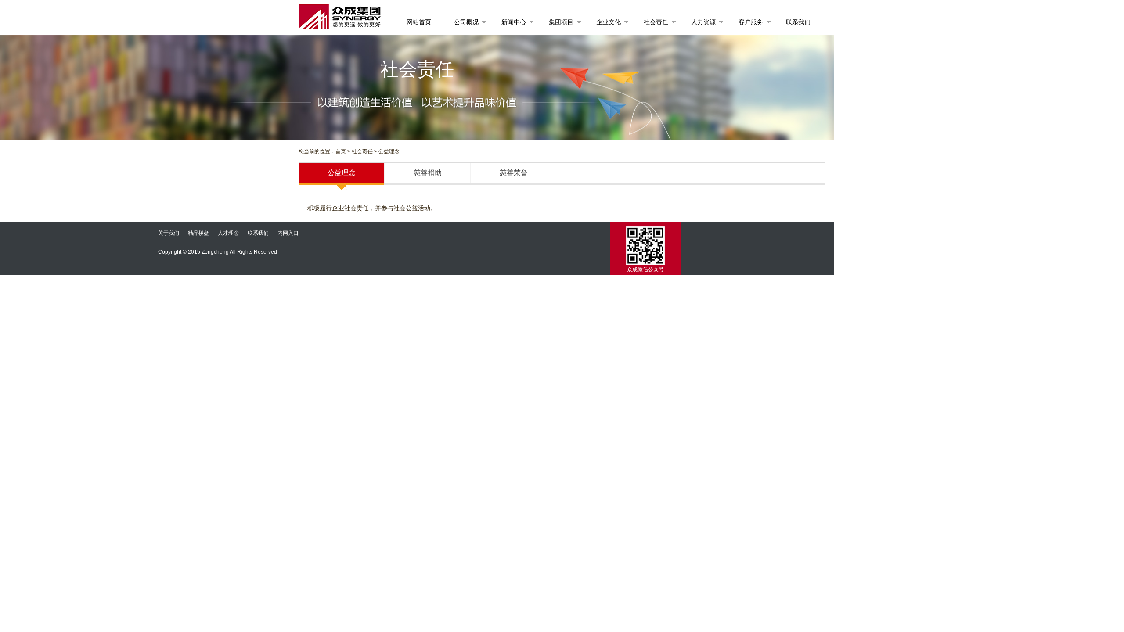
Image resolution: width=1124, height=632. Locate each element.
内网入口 (288, 233)
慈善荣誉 (514, 172)
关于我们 (168, 233)
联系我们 (258, 233)
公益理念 (342, 172)
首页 (340, 151)
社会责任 (362, 151)
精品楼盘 (198, 233)
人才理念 (228, 233)
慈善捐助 (428, 172)
